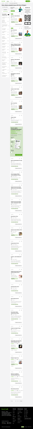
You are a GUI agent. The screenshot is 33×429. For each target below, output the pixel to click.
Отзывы (19, 415)
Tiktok (26, 415)
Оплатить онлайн (28, 418)
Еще (14, 1)
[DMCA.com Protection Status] (22, 426)
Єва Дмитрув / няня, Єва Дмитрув (15, 74)
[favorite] (21, 14)
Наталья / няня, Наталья (15, 15)
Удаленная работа (3, 50)
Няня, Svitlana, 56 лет (15, 298)
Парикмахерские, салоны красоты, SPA (4, 25)
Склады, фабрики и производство (4, 37)
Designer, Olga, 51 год (15, 357)
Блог (13, 423)
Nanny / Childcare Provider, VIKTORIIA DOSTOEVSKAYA (16, 45)
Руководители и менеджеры (4, 76)
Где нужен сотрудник (12, 150)
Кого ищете (11, 146)
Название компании (11, 142)
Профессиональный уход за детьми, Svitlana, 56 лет (16, 272)
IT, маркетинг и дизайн (4, 70)
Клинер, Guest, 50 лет (15, 243)
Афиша (14, 418)
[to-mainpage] (5, 409)
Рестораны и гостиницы (4, 29)
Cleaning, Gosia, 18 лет (15, 286)
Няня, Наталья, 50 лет (15, 388)
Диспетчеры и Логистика (4, 52)
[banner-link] (16, 9)
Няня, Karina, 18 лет (14, 216)
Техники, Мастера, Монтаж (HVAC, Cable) (4, 21)
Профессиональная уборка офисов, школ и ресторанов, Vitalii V (16, 188)
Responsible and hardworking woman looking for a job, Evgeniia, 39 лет (16, 342)
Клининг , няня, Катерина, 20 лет (16, 257)
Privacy (26, 426)
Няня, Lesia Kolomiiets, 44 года (16, 160)
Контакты (19, 422)
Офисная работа (3, 41)
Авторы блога (19, 416)
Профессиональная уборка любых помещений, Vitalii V (16, 202)
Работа (8, 1)
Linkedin (26, 416)
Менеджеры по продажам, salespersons (4, 63)
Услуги (11, 1)
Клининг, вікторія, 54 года (15, 328)
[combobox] (12, 139)
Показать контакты (17, 24)
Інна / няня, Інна (14, 30)
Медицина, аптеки (3, 60)
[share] (19, 14)
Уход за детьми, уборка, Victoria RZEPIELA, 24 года (16, 175)
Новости (14, 421)
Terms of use (29, 426)
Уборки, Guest (13, 117)
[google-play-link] (4, 423)
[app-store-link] (9, 423)
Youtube (26, 413)
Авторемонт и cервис (4, 32)
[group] (5, 10)
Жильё (14, 412)
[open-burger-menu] (30, 1)
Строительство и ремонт (4, 17)
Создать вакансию (18, 154)
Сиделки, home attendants (4, 44)
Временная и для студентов (4, 57)
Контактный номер (11, 137)
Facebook (26, 412)
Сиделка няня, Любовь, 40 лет (16, 229)
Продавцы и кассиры (4, 47)
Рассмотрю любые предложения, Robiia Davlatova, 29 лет (15, 313)
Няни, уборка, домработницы (4, 15)
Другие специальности (4, 73)
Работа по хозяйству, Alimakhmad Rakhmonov (15, 374)
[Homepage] (3, 1)
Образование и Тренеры (4, 67)
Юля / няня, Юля (14, 103)
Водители (3, 34)
